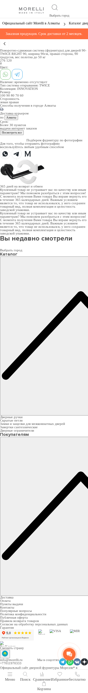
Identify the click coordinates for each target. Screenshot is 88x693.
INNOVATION (27, 88)
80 (13, 95)
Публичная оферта (14, 617)
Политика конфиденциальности (23, 614)
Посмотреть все (12, 132)
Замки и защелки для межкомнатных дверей (32, 424)
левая (4, 102)
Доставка (7, 597)
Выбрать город (59, 15)
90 (8, 95)
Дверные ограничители (17, 430)
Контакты (7, 607)
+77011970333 (10, 663)
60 (21, 95)
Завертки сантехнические (19, 427)
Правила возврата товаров (19, 621)
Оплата (5, 601)
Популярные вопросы (16, 611)
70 (17, 95)
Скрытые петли (11, 420)
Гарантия (7, 627)
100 (3, 95)
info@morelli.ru (11, 660)
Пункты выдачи (11, 604)
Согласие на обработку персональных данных (34, 624)
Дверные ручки (11, 417)
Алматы (11, 117)
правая (14, 102)
